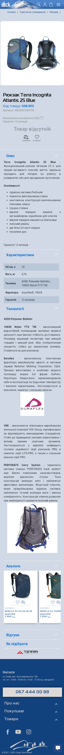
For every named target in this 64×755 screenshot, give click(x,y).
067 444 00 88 (32, 692)
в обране (37, 140)
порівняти (26, 140)
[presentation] (57, 592)
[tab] (32, 155)
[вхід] (45, 5)
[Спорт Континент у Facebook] (7, 732)
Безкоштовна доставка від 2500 (23, 117)
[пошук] (39, 5)
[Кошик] (51, 5)
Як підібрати (17, 644)
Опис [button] (10, 156)
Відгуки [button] (12, 635)
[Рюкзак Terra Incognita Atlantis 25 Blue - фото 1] (32, 53)
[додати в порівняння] (23, 602)
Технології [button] (15, 309)
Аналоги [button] (13, 566)
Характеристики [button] (20, 255)
